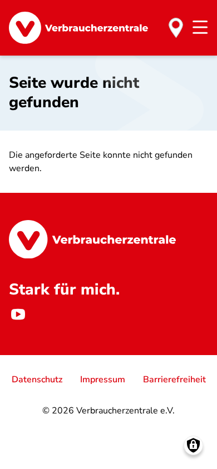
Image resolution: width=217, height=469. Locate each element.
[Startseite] (78, 28)
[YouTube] (17, 314)
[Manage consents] (193, 445)
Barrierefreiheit (174, 379)
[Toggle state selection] (176, 28)
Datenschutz (37, 379)
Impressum (102, 379)
